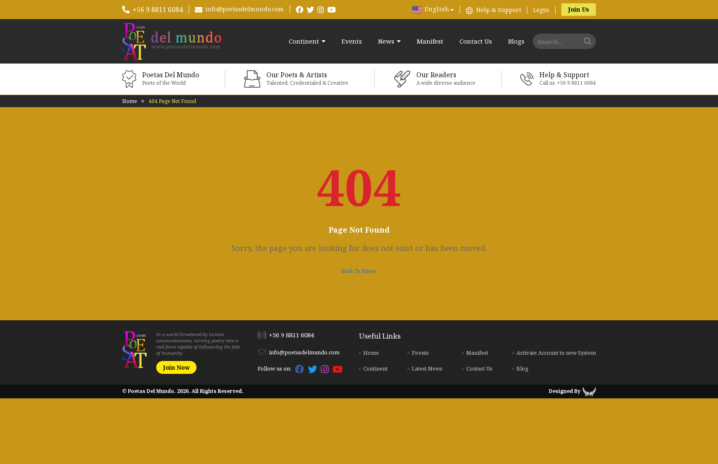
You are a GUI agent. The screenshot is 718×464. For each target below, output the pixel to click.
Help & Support (498, 10)
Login (541, 10)
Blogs (516, 41)
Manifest (430, 41)
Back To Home (359, 271)
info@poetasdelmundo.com (244, 9)
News (386, 41)
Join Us (578, 9)
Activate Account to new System (556, 352)
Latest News (427, 368)
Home (129, 101)
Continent (304, 41)
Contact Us (476, 41)
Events (352, 41)
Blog (522, 368)
